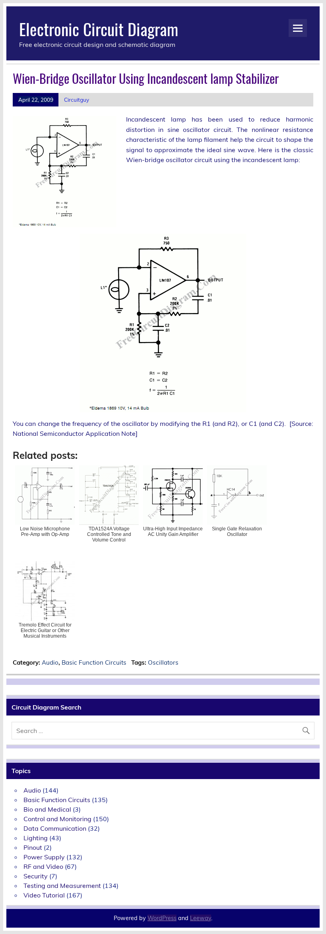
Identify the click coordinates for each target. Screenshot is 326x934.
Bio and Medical (47, 809)
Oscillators (163, 662)
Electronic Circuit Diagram (98, 28)
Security (35, 876)
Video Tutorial (44, 895)
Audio (50, 662)
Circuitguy (76, 99)
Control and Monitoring (57, 819)
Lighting (35, 838)
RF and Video (43, 866)
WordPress (162, 918)
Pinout (32, 847)
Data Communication (54, 828)
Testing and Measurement (62, 886)
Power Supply (44, 857)
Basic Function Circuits (94, 662)
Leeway (200, 918)
